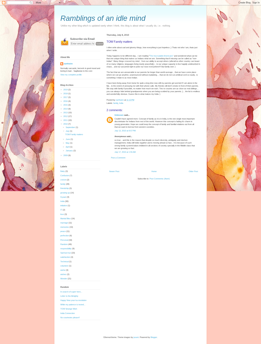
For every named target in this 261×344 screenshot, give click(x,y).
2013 (65, 112)
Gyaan (63, 197)
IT (61, 210)
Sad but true (65, 253)
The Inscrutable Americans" (162, 56)
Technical (64, 261)
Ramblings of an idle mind (102, 18)
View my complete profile (71, 75)
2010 (65, 124)
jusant (136, 337)
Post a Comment (118, 158)
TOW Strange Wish (68, 309)
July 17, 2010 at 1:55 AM (125, 152)
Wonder (63, 279)
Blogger (154, 337)
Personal (64, 240)
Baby (62, 171)
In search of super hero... (71, 292)
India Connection (67, 313)
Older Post (193, 171)
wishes (63, 274)
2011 (65, 120)
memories (64, 227)
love (62, 214)
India (121, 103)
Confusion (64, 175)
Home (154, 171)
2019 (65, 90)
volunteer (64, 266)
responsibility (66, 248)
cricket (63, 180)
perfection (64, 235)
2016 (65, 101)
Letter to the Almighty (69, 296)
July (68, 131)
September (71, 127)
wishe (62, 270)
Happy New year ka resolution (73, 300)
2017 (65, 97)
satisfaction (65, 257)
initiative (63, 205)
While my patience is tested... (72, 304)
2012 (65, 116)
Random (64, 244)
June (68, 139)
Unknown (119, 115)
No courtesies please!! (70, 317)
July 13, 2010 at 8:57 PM (125, 131)
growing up (65, 193)
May (68, 143)
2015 (65, 105)
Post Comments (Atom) (159, 179)
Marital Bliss (65, 218)
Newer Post (114, 171)
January (69, 151)
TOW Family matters (74, 134)
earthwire (68, 64)
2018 (65, 93)
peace (63, 231)
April (68, 147)
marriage (64, 223)
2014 (65, 109)
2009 (65, 155)
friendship (64, 188)
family (115, 103)
